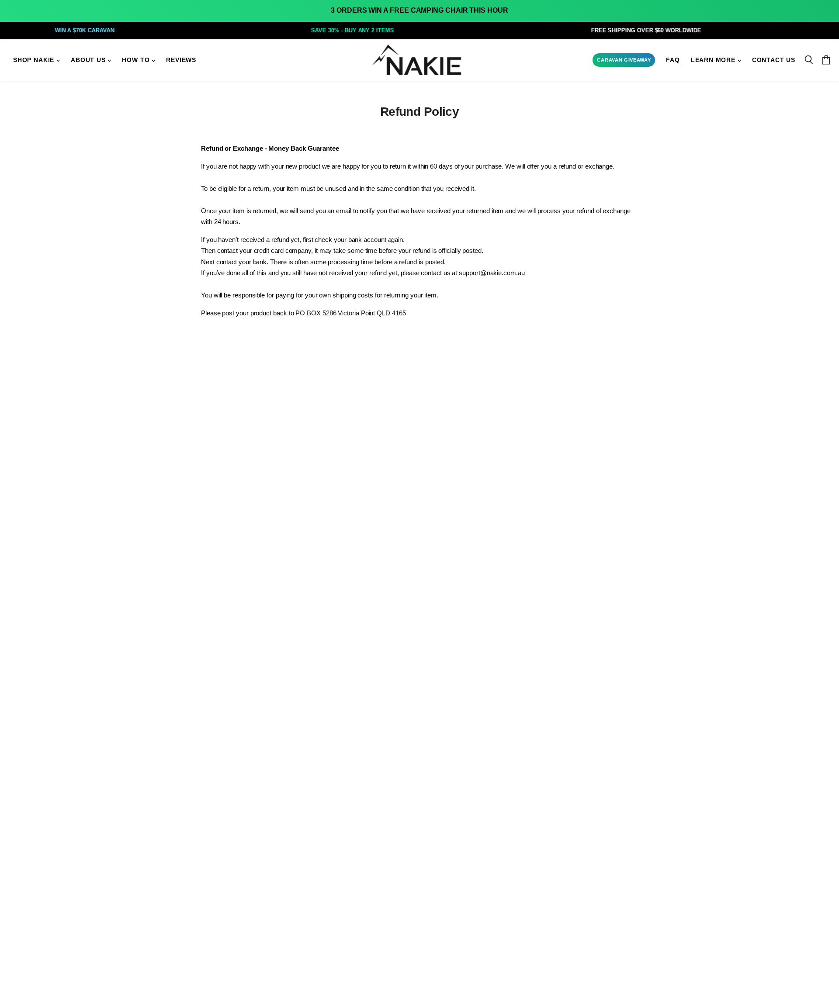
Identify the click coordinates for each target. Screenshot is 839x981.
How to (137, 60)
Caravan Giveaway (624, 59)
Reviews (181, 60)
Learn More (714, 60)
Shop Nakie (34, 60)
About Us (89, 60)
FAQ (673, 60)
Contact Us (773, 60)
